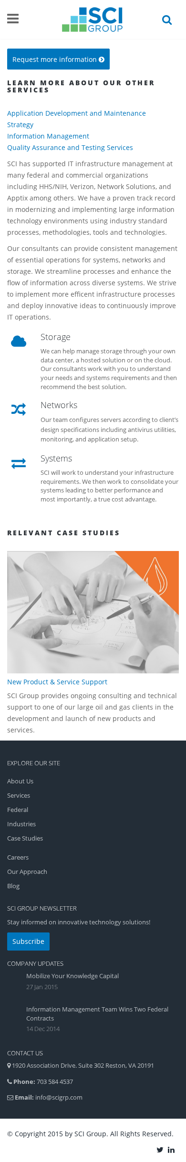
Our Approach (27, 871)
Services (18, 795)
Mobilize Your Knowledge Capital (72, 976)
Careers (18, 857)
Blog (13, 886)
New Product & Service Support (57, 681)
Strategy (20, 124)
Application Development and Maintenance (76, 113)
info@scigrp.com (59, 1097)
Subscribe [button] (28, 941)
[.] (160, 1149)
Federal (17, 809)
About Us (20, 781)
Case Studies (25, 838)
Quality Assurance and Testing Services (70, 147)
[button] (58, 59)
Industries (21, 824)
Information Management (48, 135)
